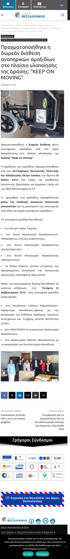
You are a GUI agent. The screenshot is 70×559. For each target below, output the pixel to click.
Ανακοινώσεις (45, 25)
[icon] (31, 522)
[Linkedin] (19, 395)
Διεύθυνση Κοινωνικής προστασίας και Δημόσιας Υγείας (24, 40)
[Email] (27, 395)
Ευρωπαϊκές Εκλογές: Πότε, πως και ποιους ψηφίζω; (13, 418)
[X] (12, 395)
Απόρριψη (42, 554)
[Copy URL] (43, 395)
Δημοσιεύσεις (7, 25)
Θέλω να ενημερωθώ (26, 25)
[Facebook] (4, 395)
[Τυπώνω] (35, 395)
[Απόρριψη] (65, 546)
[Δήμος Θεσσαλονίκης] (29, 15)
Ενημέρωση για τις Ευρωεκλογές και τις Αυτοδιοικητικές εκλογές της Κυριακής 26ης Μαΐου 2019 (49, 422)
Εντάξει (28, 554)
